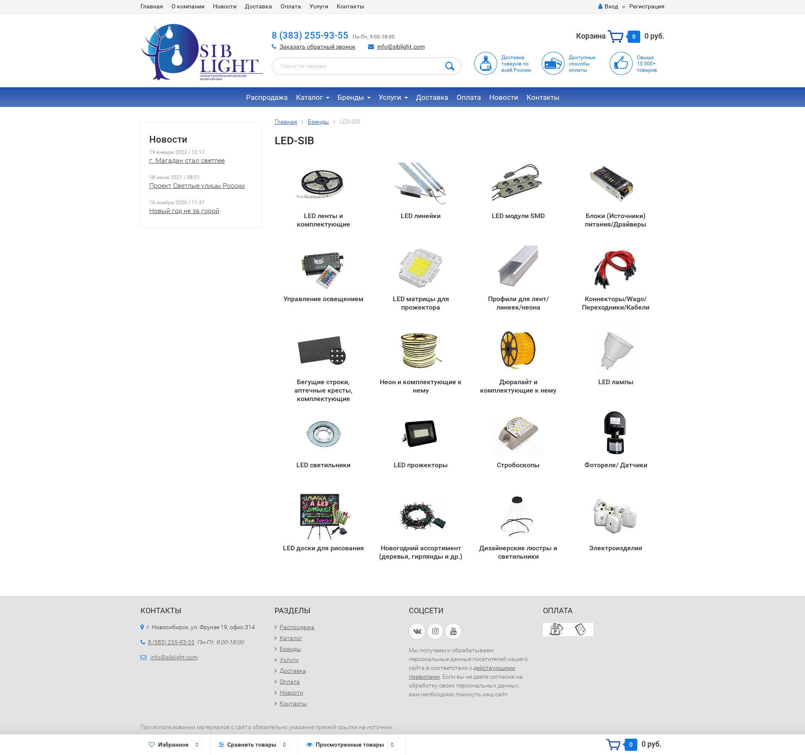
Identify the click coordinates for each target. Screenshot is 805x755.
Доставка (258, 6)
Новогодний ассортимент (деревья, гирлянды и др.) (420, 552)
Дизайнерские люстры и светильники (518, 552)
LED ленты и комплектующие (323, 220)
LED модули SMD (518, 216)
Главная (151, 6)
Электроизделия (615, 548)
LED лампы (616, 382)
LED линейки (421, 216)
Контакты (350, 6)
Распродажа (267, 97)
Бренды (351, 97)
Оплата (290, 6)
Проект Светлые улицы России (197, 186)
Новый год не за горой (184, 211)
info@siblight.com (401, 46)
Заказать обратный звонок (318, 46)
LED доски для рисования (323, 548)
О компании (188, 6)
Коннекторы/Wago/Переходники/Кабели (615, 303)
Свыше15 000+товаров (647, 64)
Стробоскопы (518, 465)
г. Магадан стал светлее (187, 160)
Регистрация (647, 6)
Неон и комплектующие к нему (421, 386)
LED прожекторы (421, 465)
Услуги (318, 6)
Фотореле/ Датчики (615, 465)
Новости (224, 6)
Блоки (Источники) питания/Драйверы (616, 220)
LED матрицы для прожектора (421, 303)
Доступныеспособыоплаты (582, 64)
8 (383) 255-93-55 (310, 35)
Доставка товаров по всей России (516, 64)
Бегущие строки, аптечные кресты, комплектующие (323, 390)
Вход (611, 6)
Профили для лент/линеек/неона (518, 303)
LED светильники (323, 465)
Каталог (309, 97)
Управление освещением (323, 299)
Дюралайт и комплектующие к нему (518, 386)
